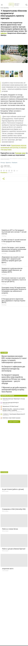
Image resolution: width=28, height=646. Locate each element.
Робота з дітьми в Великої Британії (13, 549)
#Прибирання (14, 162)
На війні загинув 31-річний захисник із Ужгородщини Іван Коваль (14, 240)
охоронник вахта (7, 569)
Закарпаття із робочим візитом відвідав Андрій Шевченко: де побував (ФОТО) (12, 270)
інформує (4, 33)
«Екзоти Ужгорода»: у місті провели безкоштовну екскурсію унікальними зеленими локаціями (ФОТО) (14, 249)
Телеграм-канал (20, 153)
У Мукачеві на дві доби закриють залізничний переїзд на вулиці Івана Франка (14, 389)
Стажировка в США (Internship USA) (14, 509)
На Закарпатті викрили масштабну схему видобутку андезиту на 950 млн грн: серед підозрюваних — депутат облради (13, 379)
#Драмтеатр (8, 162)
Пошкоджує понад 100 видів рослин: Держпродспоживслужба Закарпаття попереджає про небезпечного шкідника (14, 290)
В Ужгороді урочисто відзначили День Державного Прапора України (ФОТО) (13, 300)
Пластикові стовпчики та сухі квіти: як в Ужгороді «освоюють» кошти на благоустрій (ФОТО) (14, 279)
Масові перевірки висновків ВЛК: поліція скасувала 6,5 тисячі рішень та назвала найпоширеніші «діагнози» (14, 359)
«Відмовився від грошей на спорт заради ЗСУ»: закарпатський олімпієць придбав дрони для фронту (13, 259)
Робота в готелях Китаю (10, 529)
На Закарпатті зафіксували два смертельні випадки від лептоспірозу (13, 368)
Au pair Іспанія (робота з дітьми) (13, 489)
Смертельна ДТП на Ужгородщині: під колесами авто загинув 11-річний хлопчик (14, 232)
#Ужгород (3, 162)
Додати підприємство (14, 421)
